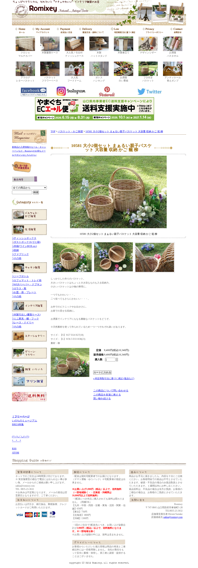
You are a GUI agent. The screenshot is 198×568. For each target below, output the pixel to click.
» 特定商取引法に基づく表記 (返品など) (113, 378)
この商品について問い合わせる (110, 390)
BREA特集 (18, 424)
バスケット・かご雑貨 (70, 131)
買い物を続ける (102, 398)
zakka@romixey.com (173, 517)
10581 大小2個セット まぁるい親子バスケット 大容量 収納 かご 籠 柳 (124, 131)
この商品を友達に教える (107, 394)
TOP (53, 131)
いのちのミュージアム (24, 420)
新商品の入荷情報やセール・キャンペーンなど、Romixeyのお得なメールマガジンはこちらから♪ (29, 151)
